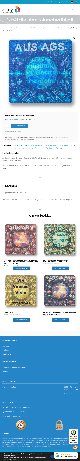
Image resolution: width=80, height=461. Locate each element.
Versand (35, 119)
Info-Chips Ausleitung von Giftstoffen (28, 145)
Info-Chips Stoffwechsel (54, 148)
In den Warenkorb (19, 125)
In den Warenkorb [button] (22, 268)
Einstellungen (12, 457)
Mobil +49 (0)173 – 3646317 (16, 412)
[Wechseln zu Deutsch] (72, 2)
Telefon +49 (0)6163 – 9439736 (17, 407)
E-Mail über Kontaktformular (16, 416)
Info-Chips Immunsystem (66, 145)
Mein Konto (48, 2)
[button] (73, 9)
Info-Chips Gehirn (49, 145)
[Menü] (77, 430)
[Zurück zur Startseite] (11, 9)
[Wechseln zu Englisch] (75, 2)
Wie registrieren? (60, 2)
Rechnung (6, 350)
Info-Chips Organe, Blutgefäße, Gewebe (29, 148)
